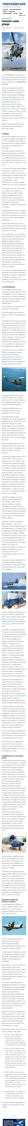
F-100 (19, 509)
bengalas (4, 556)
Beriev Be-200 (10, 1048)
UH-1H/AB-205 (21, 696)
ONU (6, 266)
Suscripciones (7, 13)
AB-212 (11, 197)
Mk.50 (9, 564)
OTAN (5, 141)
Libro (20, 13)
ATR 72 (9, 1034)
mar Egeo (19, 75)
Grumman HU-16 (9, 180)
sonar (24, 421)
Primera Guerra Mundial (13, 812)
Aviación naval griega (10, 22)
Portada (5, 9)
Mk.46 (4, 564)
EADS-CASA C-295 (12, 1091)
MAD (18, 876)
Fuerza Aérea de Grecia (18, 173)
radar (14, 421)
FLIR (3, 477)
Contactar (11, 11)
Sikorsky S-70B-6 (7, 315)
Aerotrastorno (7, 18)
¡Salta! (21, 15)
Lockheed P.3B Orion (19, 185)
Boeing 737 (12, 1014)
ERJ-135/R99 (10, 1072)
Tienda (15, 13)
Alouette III (13, 709)
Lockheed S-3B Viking (17, 999)
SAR (10, 666)
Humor (5, 11)
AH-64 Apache (6, 624)
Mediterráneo (6, 77)
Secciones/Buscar (15, 9)
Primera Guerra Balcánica (10, 790)
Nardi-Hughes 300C (19, 693)
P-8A (19, 1014)
